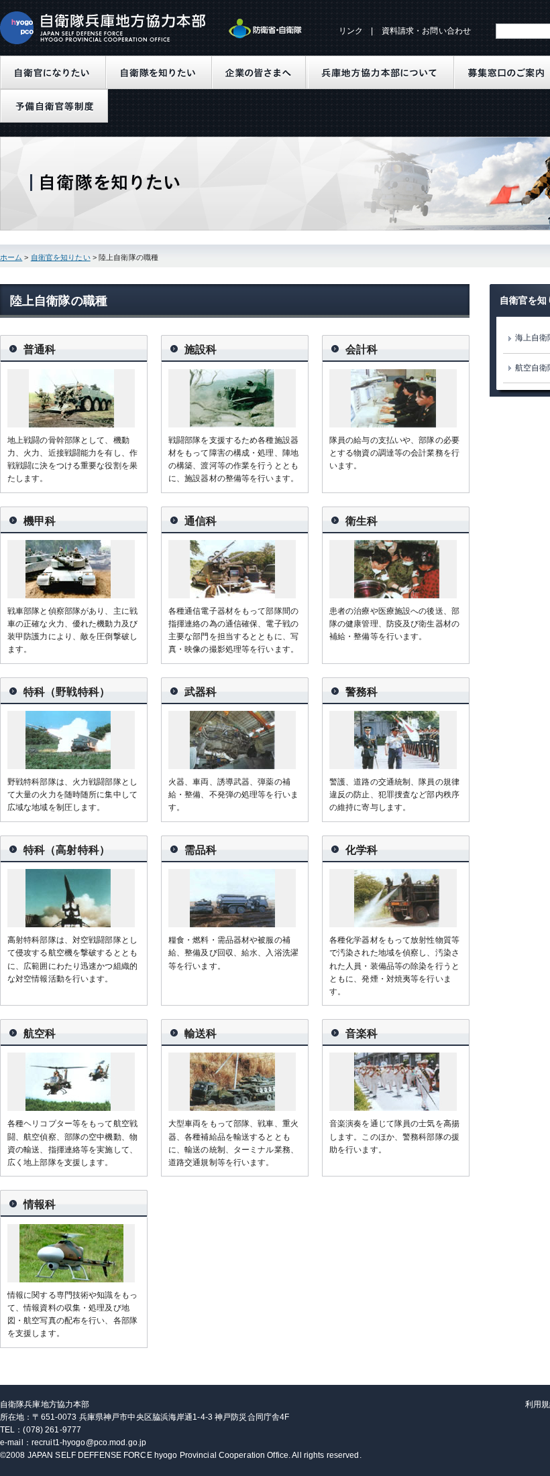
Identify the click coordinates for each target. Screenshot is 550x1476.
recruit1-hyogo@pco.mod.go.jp (89, 1442)
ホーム (11, 257)
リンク (351, 31)
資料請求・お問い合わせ (426, 31)
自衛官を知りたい (61, 257)
